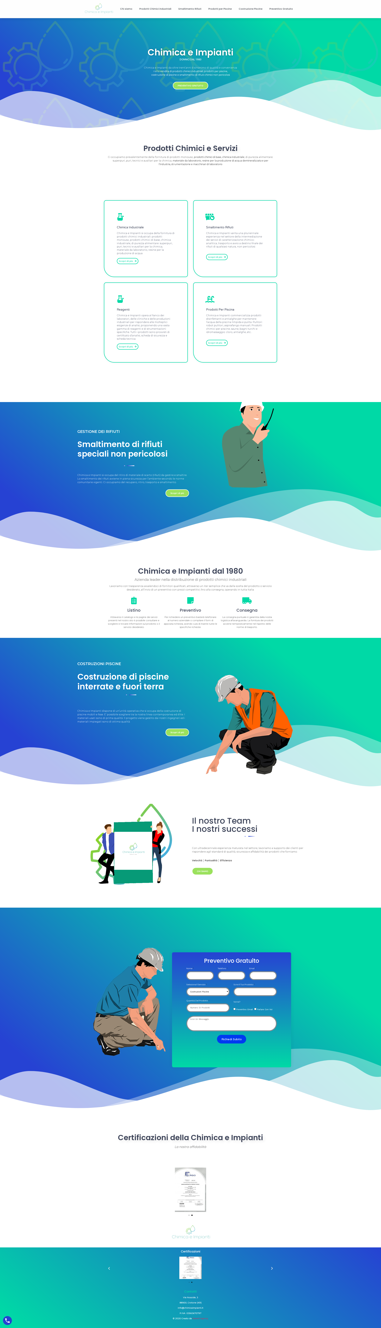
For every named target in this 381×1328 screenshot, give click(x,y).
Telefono (222, 968)
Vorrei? (237, 1002)
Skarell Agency (200, 1318)
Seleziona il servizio (196, 984)
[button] (190, 85)
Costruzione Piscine (250, 9)
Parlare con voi (264, 1009)
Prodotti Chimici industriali (155, 9)
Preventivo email (244, 1009)
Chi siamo (126, 9)
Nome (189, 968)
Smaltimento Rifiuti (189, 9)
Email (251, 968)
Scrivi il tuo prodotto (243, 984)
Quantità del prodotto (197, 1001)
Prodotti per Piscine (220, 9)
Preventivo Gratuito (281, 9)
